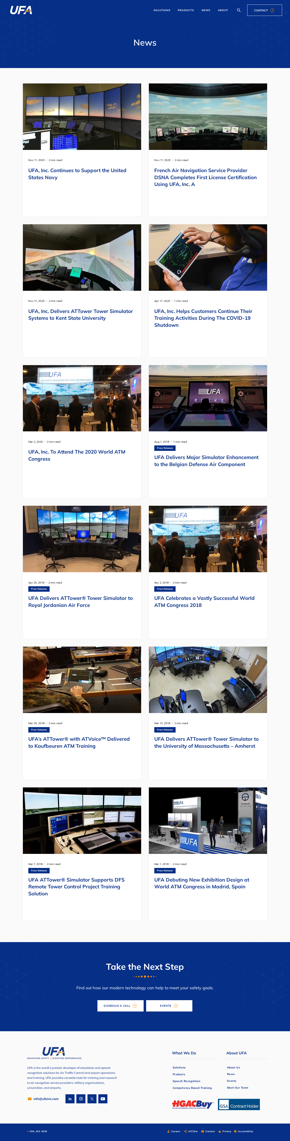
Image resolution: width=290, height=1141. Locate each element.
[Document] (238, 10)
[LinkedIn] (70, 1098)
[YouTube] (102, 1098)
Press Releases (165, 448)
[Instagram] (80, 1098)
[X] (92, 1098)
